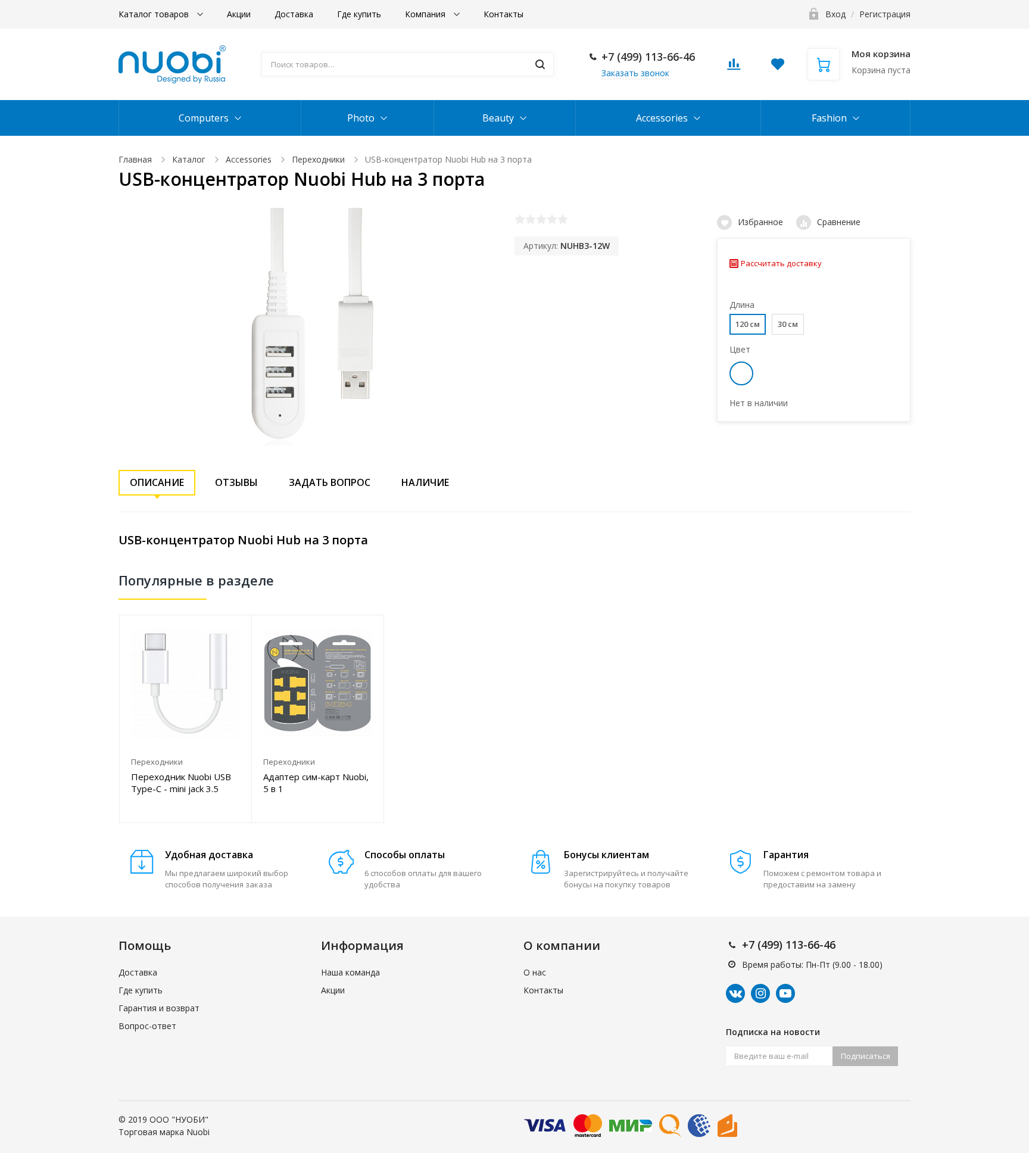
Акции (239, 14)
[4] (552, 219)
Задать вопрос (329, 482)
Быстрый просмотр (185, 683)
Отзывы (236, 482)
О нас (534, 972)
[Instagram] (760, 993)
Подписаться (865, 1056)
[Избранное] (235, 630)
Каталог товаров (155, 14)
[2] (530, 219)
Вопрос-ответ (147, 1026)
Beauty (498, 117)
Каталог (188, 159)
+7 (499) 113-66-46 (648, 56)
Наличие (425, 482)
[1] (519, 219)
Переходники (318, 159)
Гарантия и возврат (159, 1008)
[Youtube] (785, 993)
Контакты (503, 14)
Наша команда (350, 972)
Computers (204, 117)
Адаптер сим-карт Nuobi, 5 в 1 (316, 782)
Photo (361, 117)
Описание (157, 482)
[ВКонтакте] (735, 993)
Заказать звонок (635, 73)
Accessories (662, 117)
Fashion (829, 117)
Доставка (294, 14)
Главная (135, 159)
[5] (562, 219)
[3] (541, 219)
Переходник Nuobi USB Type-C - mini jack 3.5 (181, 782)
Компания (426, 14)
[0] (734, 67)
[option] (186, 719)
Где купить (359, 14)
